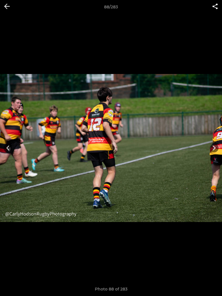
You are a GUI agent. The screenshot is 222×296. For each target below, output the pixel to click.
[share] (215, 7)
